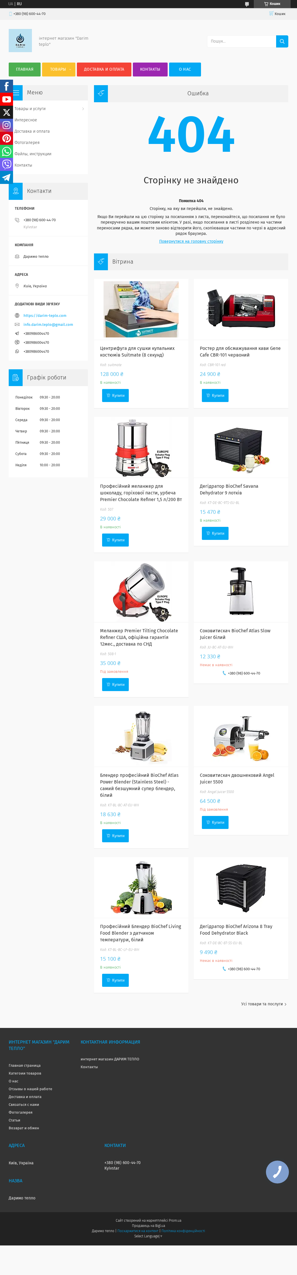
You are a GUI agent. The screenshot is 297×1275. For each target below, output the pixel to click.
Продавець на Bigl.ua (148, 1226)
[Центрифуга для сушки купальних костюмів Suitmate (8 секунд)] (141, 309)
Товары (58, 69)
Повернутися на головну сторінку (191, 242)
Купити (118, 395)
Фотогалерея (27, 143)
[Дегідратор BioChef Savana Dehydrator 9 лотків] (241, 447)
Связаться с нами (24, 1105)
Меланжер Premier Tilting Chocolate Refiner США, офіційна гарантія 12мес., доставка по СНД (139, 637)
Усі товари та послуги (262, 1004)
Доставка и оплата (104, 69)
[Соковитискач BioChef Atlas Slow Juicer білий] (241, 591)
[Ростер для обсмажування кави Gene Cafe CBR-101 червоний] (241, 309)
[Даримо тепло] (20, 51)
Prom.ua (175, 1221)
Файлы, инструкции (33, 154)
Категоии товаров (25, 1073)
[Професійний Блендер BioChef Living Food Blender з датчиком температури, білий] (141, 887)
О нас (185, 69)
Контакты (150, 69)
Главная (24, 69)
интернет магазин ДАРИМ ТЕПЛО (110, 1059)
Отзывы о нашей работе (30, 1089)
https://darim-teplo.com (44, 316)
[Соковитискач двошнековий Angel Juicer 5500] (241, 736)
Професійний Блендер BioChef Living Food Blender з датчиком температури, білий (140, 933)
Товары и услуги (30, 109)
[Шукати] (282, 41)
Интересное (26, 120)
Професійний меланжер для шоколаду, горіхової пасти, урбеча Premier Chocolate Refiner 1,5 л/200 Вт (141, 493)
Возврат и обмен (24, 1128)
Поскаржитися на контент (137, 1231)
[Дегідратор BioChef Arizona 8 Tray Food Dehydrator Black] (241, 887)
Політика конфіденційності (183, 1231)
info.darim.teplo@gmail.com (48, 325)
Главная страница (25, 1066)
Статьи (14, 1120)
